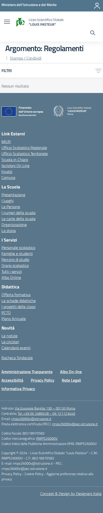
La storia (9, 231)
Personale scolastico (18, 248)
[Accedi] (97, 5)
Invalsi (7, 171)
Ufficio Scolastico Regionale (24, 148)
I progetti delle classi (19, 307)
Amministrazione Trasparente (27, 372)
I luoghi (8, 201)
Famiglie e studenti (17, 253)
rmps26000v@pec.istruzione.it (75, 424)
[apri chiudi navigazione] (7, 22)
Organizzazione (14, 225)
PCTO (6, 313)
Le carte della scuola (19, 219)
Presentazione (13, 195)
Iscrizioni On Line (16, 166)
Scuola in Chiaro (15, 160)
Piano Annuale (14, 319)
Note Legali (71, 380)
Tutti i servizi (12, 271)
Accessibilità (12, 380)
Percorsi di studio (15, 259)
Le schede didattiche (19, 301)
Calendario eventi (16, 348)
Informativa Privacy (18, 389)
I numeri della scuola (19, 213)
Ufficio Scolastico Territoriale (25, 154)
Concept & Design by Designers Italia (71, 494)
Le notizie (10, 336)
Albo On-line (71, 372)
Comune (8, 177)
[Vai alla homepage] (20, 22)
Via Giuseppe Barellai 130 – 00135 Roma (45, 408)
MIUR (6, 142)
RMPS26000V (47, 438)
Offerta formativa (16, 295)
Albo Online (11, 277)
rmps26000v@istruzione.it (31, 418)
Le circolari (10, 342)
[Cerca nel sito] (92, 33)
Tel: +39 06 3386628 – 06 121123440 (46, 413)
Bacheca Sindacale (17, 358)
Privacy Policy (42, 380)
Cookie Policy (34, 473)
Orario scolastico (15, 265)
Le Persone (11, 207)
